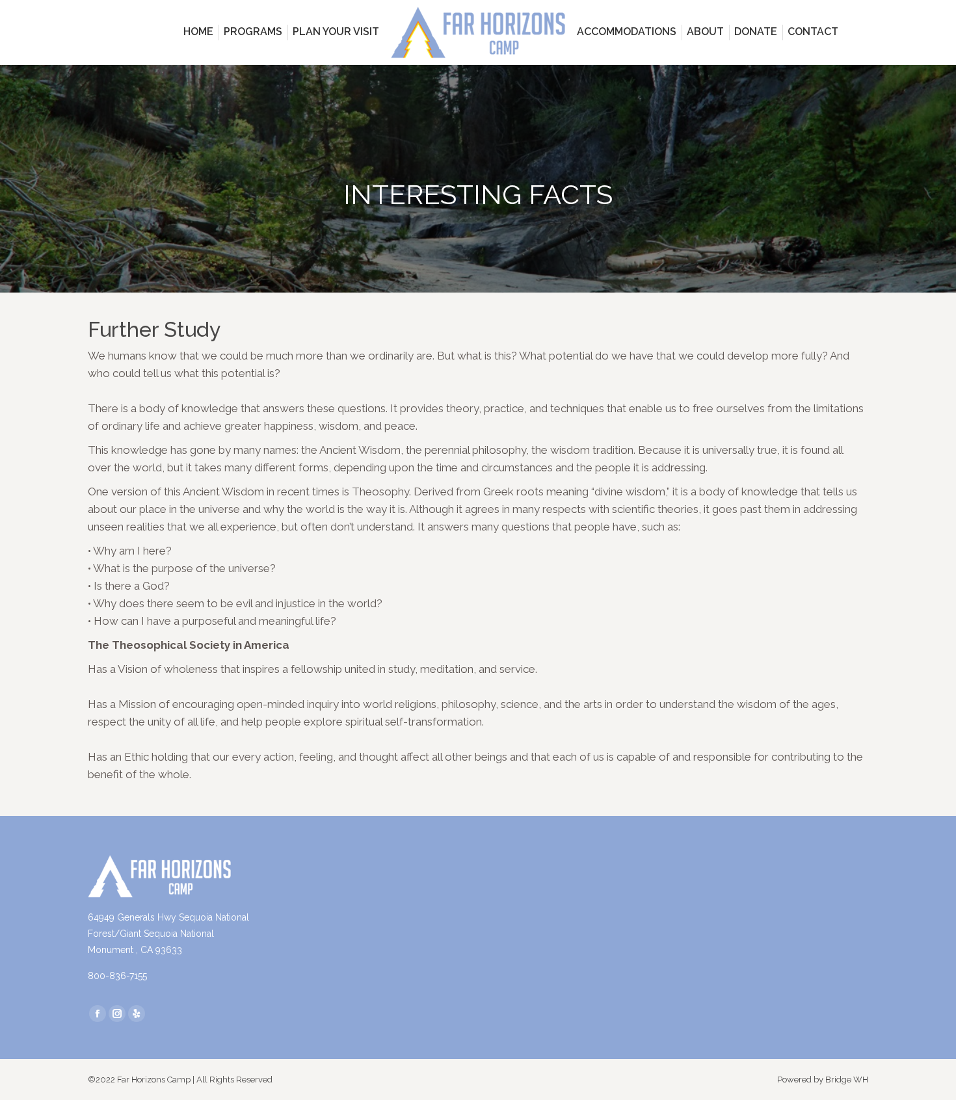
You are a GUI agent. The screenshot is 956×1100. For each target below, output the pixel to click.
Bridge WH (846, 1079)
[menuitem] (198, 31)
